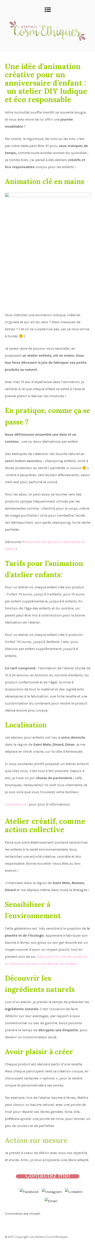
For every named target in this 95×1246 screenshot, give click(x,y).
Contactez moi (16, 804)
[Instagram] (52, 1191)
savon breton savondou (23, 461)
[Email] (51, 1200)
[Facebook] (29, 1191)
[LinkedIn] (74, 1191)
